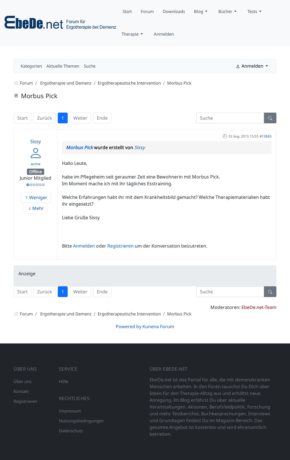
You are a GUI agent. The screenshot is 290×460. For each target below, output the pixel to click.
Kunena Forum (158, 326)
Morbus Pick (79, 147)
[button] (201, 11)
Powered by (128, 326)
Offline (35, 171)
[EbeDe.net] (61, 22)
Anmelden (84, 246)
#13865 (266, 136)
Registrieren (120, 246)
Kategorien (31, 66)
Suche (89, 66)
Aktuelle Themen (62, 66)
